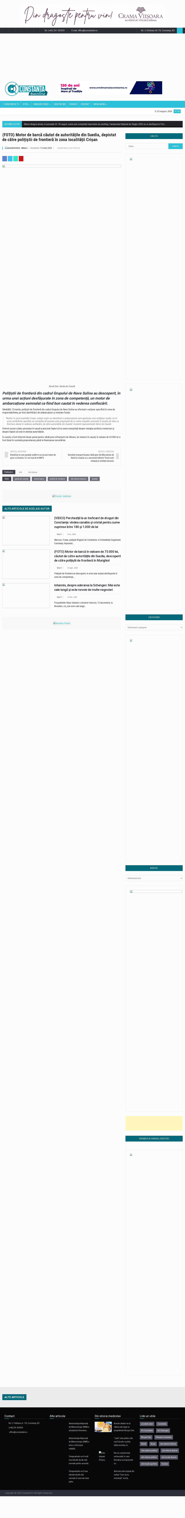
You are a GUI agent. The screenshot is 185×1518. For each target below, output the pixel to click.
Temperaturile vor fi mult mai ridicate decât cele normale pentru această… (79, 1460)
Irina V (24, 148)
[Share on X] (10, 158)
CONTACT (85, 104)
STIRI (25, 104)
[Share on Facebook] (4, 158)
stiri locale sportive (149, 1464)
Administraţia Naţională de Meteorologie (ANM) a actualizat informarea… (79, 1427)
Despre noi (60, 104)
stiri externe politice (149, 1450)
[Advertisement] (92, 55)
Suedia (95, 479)
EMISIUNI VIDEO (41, 104)
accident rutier (147, 1424)
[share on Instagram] (21, 158)
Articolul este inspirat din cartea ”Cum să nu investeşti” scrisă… (124, 1474)
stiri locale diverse (169, 1457)
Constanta (162, 1424)
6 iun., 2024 (71, 534)
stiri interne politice (149, 1457)
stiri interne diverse (78, 479)
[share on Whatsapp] (15, 158)
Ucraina (165, 1464)
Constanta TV (11, 104)
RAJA (143, 1444)
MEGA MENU (100, 104)
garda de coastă (21, 479)
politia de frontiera (57, 479)
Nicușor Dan (146, 1437)
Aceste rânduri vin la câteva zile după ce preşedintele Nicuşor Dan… (124, 1427)
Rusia (153, 1444)
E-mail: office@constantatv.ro (84, 30)
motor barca (39, 479)
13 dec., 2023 (72, 597)
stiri (20, 472)
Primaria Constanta (164, 1437)
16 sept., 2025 (72, 568)
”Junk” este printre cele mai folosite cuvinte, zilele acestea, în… (123, 1441)
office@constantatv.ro (18, 1432)
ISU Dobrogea (163, 1430)
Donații (73, 104)
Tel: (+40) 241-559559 (54, 30)
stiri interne (32, 472)
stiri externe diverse (168, 1444)
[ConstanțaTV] (31, 88)
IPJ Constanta (147, 1430)
